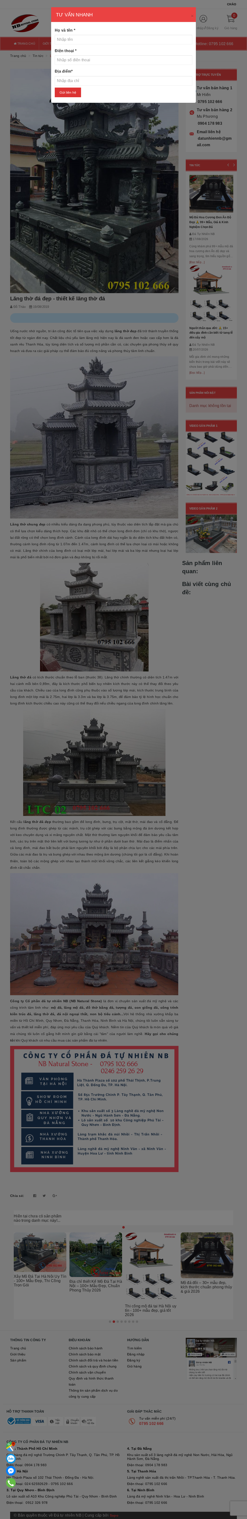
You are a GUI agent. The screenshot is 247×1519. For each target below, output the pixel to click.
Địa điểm (64, 71)
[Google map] (11, 1446)
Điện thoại (65, 51)
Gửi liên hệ (68, 92)
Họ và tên (65, 30)
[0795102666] (11, 1471)
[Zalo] (11, 1459)
